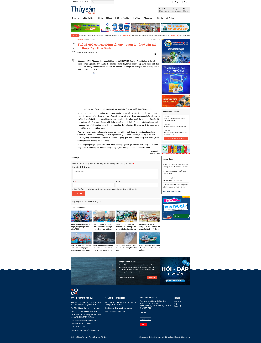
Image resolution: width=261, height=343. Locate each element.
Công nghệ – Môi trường (165, 18)
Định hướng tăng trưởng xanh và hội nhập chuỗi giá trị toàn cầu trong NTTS (103, 247)
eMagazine (177, 2)
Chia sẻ (73, 52)
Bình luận (73, 60)
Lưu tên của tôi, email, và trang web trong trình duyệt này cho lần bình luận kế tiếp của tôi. (105, 189)
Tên (74, 181)
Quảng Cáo (178, 301)
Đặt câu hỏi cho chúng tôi (175, 138)
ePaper (169, 2)
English (186, 2)
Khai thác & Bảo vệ (89, 39)
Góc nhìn (101, 18)
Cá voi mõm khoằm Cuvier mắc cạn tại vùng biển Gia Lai (126, 247)
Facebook (177, 306)
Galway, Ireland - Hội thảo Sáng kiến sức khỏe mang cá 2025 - (132, 35)
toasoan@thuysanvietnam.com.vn (86, 320)
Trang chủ (75, 18)
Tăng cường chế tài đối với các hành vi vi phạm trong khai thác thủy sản (126, 226)
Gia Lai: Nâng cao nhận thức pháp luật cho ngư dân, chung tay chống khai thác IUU (102, 226)
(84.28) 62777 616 (85, 324)
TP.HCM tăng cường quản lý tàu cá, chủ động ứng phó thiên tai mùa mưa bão (81, 247)
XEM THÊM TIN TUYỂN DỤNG (172, 191)
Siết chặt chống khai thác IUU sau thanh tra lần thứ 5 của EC (149, 247)
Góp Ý (176, 304)
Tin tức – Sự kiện (87, 18)
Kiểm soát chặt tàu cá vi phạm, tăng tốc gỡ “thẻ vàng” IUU (80, 226)
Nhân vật (109, 18)
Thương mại (148, 18)
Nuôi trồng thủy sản (122, 18)
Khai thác (136, 18)
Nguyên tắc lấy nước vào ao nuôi (175, 126)
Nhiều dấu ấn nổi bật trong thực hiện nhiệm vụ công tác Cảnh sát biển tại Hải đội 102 (149, 226)
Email (118, 181)
